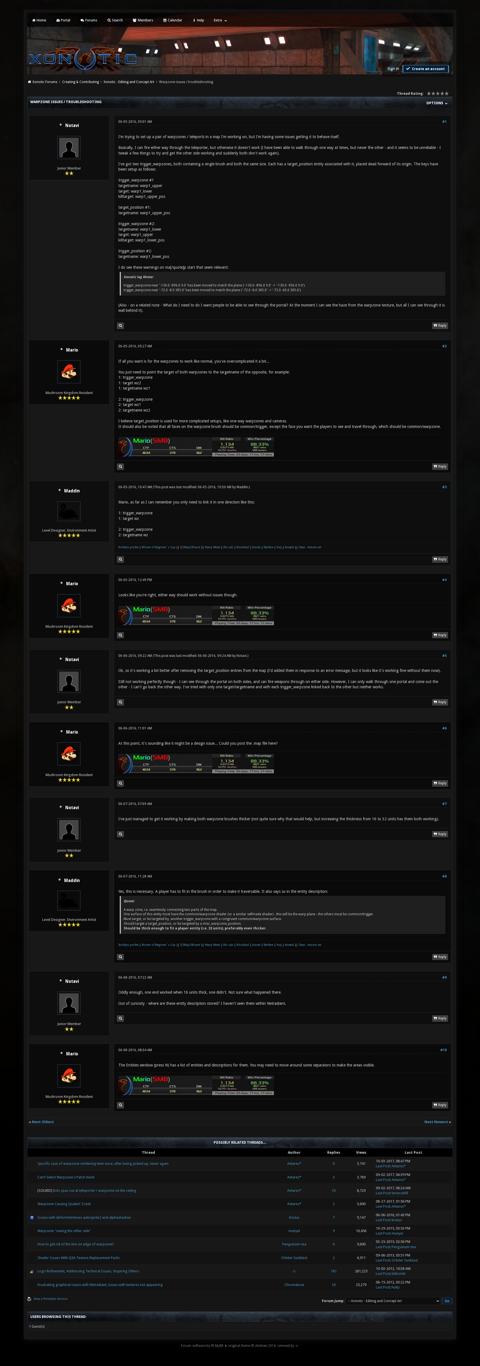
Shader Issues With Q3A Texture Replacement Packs (79, 1258)
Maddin (72, 490)
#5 (444, 656)
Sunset (256, 547)
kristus (294, 1217)
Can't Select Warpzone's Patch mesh (66, 1177)
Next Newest (436, 1122)
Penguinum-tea (294, 1244)
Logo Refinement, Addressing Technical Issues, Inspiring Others (88, 1271)
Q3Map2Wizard (190, 547)
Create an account (428, 69)
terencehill (400, 1193)
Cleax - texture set (309, 547)
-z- (294, 1271)
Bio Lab (228, 547)
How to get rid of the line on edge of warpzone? (76, 1244)
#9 (444, 977)
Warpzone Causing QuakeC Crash (64, 1204)
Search (117, 20)
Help (200, 20)
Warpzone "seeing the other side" (64, 1231)
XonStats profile (128, 547)
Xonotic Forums (44, 82)
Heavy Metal (212, 547)
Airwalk (289, 547)
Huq (279, 547)
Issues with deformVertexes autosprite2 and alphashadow (84, 1217)
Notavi (72, 125)
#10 (443, 1050)
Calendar (174, 20)
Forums (90, 20)
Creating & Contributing (80, 82)
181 (334, 1271)
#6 (444, 728)
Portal (65, 20)
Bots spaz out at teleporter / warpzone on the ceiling (94, 1190)
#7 (444, 804)
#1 (444, 122)
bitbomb (399, 1274)
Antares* (294, 1163)
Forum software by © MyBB (202, 1346)
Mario (72, 350)
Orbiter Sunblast (294, 1258)
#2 (444, 346)
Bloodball (242, 547)
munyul (294, 1231)
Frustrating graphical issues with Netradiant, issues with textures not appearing (100, 1285)
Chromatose (294, 1285)
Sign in (393, 68)
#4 (444, 580)
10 (334, 1190)
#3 (444, 487)
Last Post (383, 1166)
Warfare (268, 547)
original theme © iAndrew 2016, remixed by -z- (263, 1346)
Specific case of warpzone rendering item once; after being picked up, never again (103, 1163)
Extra (218, 20)
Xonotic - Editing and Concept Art (129, 82)
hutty (395, 1287)
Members (145, 20)
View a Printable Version (51, 1299)
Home (41, 20)
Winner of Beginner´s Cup (159, 547)
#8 (444, 876)
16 (334, 1285)
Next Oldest (43, 1122)
